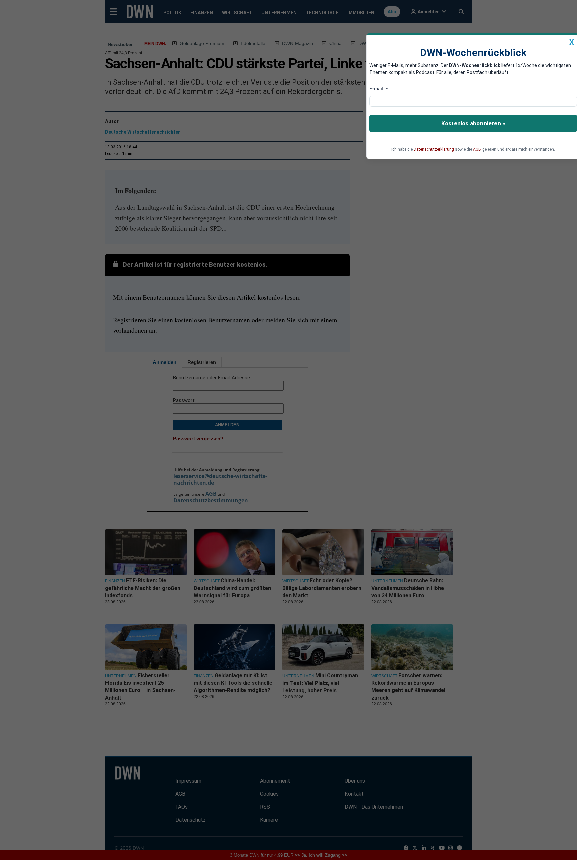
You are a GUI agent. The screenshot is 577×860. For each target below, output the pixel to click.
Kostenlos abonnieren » (473, 123)
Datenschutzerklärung (434, 149)
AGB (477, 149)
